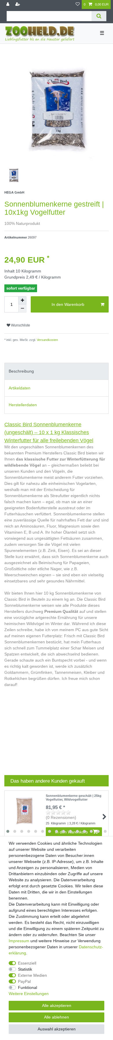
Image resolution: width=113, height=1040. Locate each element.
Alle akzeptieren (56, 1005)
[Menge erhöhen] (22, 300)
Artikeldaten (19, 388)
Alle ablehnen (56, 1017)
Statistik (25, 969)
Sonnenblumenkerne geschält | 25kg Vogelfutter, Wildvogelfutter (73, 797)
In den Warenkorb (68, 304)
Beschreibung (21, 371)
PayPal (24, 981)
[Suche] (99, 16)
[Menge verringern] (22, 308)
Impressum (19, 940)
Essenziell (27, 963)
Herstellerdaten (23, 404)
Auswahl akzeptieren (57, 1029)
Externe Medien (32, 975)
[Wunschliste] (78, 4)
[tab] (56, 371)
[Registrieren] (18, 4)
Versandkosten (47, 340)
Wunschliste (20, 325)
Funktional (27, 987)
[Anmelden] (8, 4)
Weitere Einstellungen (29, 993)
